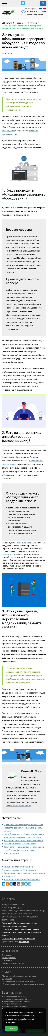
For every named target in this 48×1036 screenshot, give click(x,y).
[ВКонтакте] (3, 884)
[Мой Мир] (11, 884)
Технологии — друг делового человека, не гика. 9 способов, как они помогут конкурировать (24, 849)
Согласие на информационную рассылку (18, 938)
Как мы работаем (9, 957)
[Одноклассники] (7, 884)
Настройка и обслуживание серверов (22, 879)
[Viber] (18, 884)
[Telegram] (29, 884)
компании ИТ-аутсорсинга (18, 805)
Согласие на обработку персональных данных (20, 929)
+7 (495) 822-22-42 (36, 11)
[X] (14, 884)
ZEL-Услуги (7, 23)
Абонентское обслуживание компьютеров (24, 873)
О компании (6, 955)
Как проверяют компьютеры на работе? (23, 840)
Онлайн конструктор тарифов (18, 866)
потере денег (8, 130)
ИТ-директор (10, 876)
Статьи (33, 23)
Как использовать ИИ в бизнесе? (20, 843)
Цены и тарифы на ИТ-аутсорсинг (20, 870)
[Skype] (26, 884)
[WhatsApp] (22, 884)
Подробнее (10, 1022)
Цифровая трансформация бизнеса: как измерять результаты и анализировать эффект (23, 827)
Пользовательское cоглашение (14, 926)
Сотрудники (7, 960)
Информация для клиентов (13, 963)
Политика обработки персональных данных (19, 923)
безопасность (8, 554)
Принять (11, 1028)
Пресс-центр (21, 23)
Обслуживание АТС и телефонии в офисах (18, 981)
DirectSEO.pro (24, 941)
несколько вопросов (26, 542)
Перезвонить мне (35, 14)
